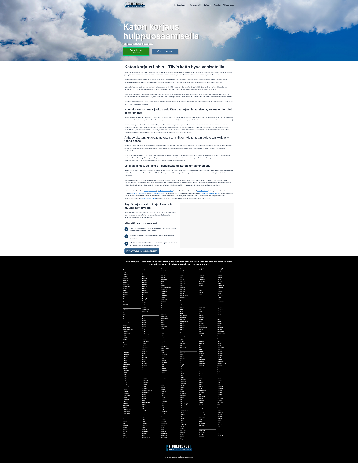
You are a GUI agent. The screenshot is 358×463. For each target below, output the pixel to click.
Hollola (125, 397)
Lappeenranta (165, 348)
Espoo (125, 325)
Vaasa (219, 343)
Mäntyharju (183, 298)
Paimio (181, 355)
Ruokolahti (202, 326)
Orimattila (182, 337)
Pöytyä (201, 285)
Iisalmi (125, 421)
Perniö (181, 375)
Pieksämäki (183, 383)
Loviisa (163, 395)
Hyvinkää (125, 408)
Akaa (124, 272)
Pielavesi (182, 385)
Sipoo (200, 384)
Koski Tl (163, 281)
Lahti (162, 334)
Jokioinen (144, 284)
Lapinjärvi (163, 342)
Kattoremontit (195, 5)
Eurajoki (125, 337)
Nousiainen (183, 317)
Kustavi (163, 308)
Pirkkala (182, 398)
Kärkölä (163, 324)
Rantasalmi (202, 297)
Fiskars (125, 345)
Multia (181, 277)
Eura (124, 335)
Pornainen (182, 418)
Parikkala (182, 361)
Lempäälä (163, 369)
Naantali (182, 303)
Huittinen (125, 401)
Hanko (125, 369)
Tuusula (220, 306)
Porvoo (182, 420)
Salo (200, 347)
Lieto (162, 377)
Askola (125, 297)
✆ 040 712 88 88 (164, 51)
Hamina (125, 362)
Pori (181, 416)
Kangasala (145, 329)
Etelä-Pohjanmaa (128, 329)
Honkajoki (126, 399)
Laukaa (163, 356)
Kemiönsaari (145, 382)
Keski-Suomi (145, 392)
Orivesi (182, 341)
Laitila (162, 338)
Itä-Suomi (144, 271)
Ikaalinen (125, 425)
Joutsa (144, 289)
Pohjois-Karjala (184, 404)
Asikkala (125, 293)
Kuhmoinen (164, 296)
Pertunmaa (183, 379)
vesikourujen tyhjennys (137, 193)
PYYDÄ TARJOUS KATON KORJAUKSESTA (141, 251)
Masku (162, 427)
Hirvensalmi (126, 395)
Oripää (181, 339)
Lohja (162, 385)
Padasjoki (182, 353)
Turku (219, 298)
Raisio (200, 295)
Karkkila (144, 355)
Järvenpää (145, 311)
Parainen (182, 359)
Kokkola (144, 433)
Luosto (163, 404)
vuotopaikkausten (150, 191)
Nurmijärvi (182, 326)
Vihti (219, 382)
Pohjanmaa (183, 402)
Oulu (181, 345)
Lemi (162, 365)
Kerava (144, 386)
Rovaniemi (201, 323)
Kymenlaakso (164, 318)
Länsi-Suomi (164, 414)
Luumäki (163, 408)
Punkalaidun (183, 431)
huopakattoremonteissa (148, 198)
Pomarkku (182, 414)
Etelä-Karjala (126, 327)
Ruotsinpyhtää (203, 328)
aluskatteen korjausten (165, 191)
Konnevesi (164, 269)
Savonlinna (202, 362)
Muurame (182, 283)
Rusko (200, 332)
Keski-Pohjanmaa (147, 390)
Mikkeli (182, 271)
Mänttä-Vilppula (184, 296)
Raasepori (201, 293)
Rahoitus (217, 5)
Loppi (162, 393)
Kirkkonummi (145, 415)
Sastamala (201, 353)
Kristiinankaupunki (166, 287)
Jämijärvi (144, 305)
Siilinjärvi (201, 378)
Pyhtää (182, 437)
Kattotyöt (207, 5)
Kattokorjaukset (180, 5)
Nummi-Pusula (184, 321)
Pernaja (182, 373)
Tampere (201, 439)
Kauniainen (145, 370)
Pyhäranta (201, 275)
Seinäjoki (201, 368)
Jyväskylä (144, 303)
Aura (124, 299)
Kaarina (144, 316)
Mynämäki (182, 287)
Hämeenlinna (126, 414)
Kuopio (163, 298)
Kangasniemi (145, 333)
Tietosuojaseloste (187, 457)
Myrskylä (182, 289)
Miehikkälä (164, 438)
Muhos (181, 275)
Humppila (125, 403)
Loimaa (163, 389)
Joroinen (144, 287)
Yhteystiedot (228, 5)
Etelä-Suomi (126, 333)
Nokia (181, 313)
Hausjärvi (125, 383)
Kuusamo (163, 310)
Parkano (182, 363)
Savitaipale (202, 360)
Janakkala (144, 280)
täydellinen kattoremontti (210, 193)
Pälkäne (201, 283)
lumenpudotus (158, 193)
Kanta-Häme (145, 341)
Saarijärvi (201, 341)
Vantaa (219, 358)
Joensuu (144, 282)
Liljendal (163, 379)
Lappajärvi (164, 346)
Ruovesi (201, 330)
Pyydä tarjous (136, 51)
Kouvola (163, 285)
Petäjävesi (183, 381)
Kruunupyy (164, 289)
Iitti (124, 423)
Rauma (200, 303)
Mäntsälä (182, 291)
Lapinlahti (163, 344)
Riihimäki (201, 315)
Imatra (125, 431)
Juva (143, 301)
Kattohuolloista (202, 191)
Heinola (125, 385)
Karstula (144, 358)
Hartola (125, 373)
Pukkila (182, 426)
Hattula (125, 375)
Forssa (125, 347)
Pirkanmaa (183, 396)
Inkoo (124, 435)
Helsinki (125, 389)
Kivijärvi (144, 427)
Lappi (162, 350)
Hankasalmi (126, 366)
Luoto (162, 406)
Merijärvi (163, 431)
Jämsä (144, 307)
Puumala (182, 435)
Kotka (162, 283)
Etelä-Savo (126, 331)
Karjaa (144, 353)
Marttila (163, 425)
